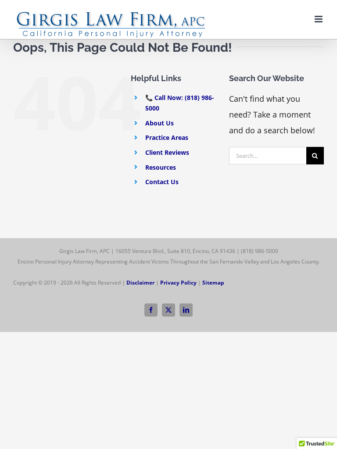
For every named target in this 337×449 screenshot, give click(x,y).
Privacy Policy (178, 282)
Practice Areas (166, 137)
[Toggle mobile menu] (319, 19)
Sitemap (213, 282)
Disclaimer (140, 282)
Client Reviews (167, 152)
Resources (160, 167)
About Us (159, 123)
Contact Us (162, 182)
